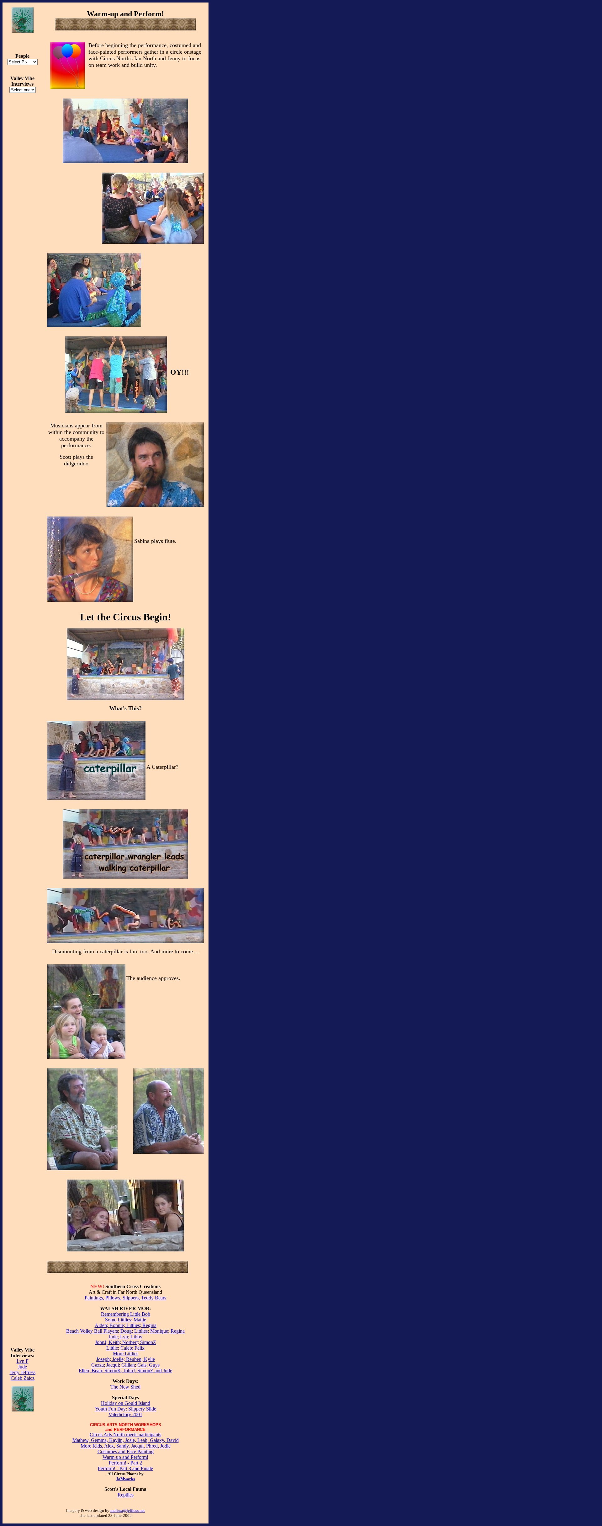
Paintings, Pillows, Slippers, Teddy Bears (125, 1297)
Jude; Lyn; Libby (125, 1336)
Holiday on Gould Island (125, 1403)
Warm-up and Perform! (125, 1457)
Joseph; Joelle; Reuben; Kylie (125, 1359)
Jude (22, 1366)
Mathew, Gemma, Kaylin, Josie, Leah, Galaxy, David (125, 1440)
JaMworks (125, 1478)
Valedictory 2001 (125, 1414)
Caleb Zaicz (22, 1378)
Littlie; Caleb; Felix (125, 1348)
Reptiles (126, 1494)
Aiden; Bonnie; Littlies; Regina (125, 1325)
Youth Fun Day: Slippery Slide (125, 1408)
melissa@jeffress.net (127, 1510)
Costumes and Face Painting (126, 1451)
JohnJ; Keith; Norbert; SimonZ (125, 1342)
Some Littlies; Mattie (125, 1319)
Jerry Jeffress (22, 1372)
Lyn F (23, 1361)
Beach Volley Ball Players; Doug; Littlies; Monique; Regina (125, 1331)
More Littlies (125, 1353)
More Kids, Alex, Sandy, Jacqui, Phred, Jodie (126, 1445)
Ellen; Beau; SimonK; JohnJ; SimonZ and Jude (125, 1370)
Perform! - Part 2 (125, 1462)
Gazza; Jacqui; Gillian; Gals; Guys (125, 1365)
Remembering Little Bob (125, 1314)
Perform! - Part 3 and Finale (125, 1468)
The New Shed (125, 1386)
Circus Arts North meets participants (125, 1434)
